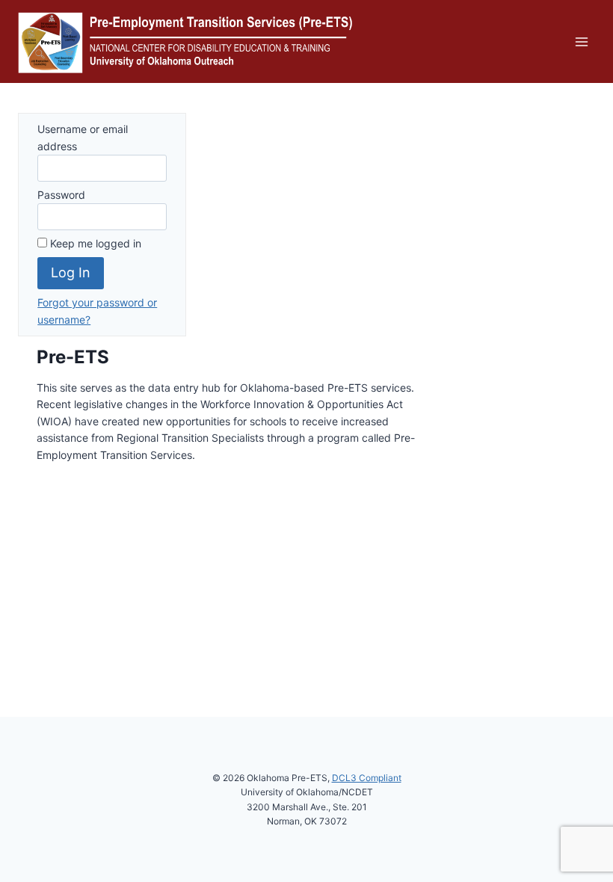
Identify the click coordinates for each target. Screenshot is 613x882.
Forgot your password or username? (97, 310)
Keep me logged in (94, 243)
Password (61, 194)
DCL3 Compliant (366, 777)
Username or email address (82, 137)
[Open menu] (581, 41)
